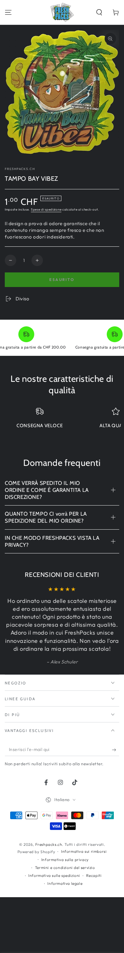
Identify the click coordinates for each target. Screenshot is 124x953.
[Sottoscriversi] (115, 750)
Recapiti (94, 875)
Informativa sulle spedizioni (54, 875)
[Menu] (8, 12)
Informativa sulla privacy (65, 859)
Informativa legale (64, 883)
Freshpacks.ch (20, 169)
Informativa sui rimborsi (84, 851)
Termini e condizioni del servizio (65, 867)
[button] (99, 12)
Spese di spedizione (46, 209)
